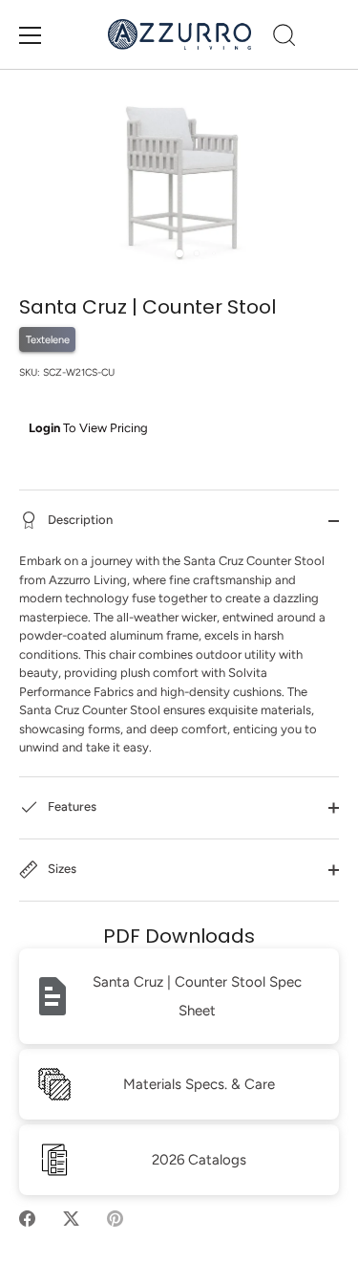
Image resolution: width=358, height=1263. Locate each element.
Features (70, 806)
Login (44, 428)
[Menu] (31, 35)
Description (79, 519)
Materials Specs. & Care (199, 1084)
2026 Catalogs (199, 1159)
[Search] (284, 38)
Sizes (60, 868)
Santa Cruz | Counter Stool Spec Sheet (197, 996)
